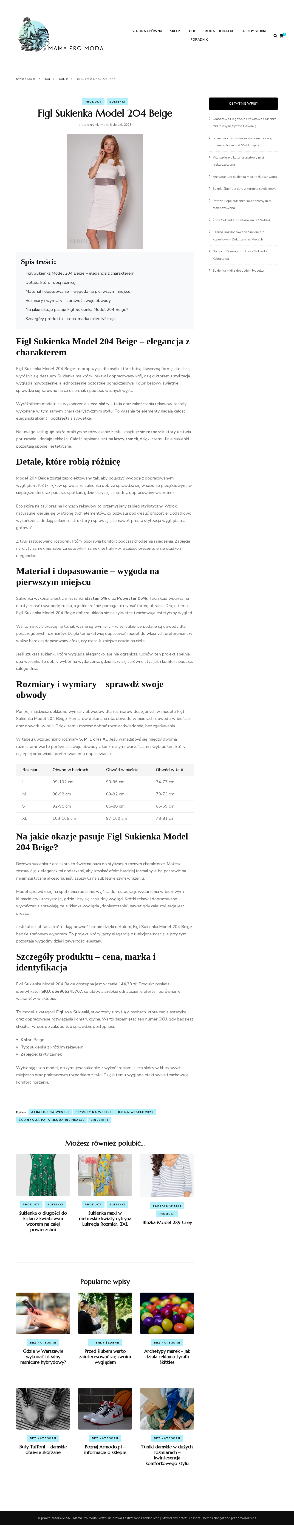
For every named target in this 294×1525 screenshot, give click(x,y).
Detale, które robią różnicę (50, 282)
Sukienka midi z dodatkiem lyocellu (238, 270)
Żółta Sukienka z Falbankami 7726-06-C (242, 220)
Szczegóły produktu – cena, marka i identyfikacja (70, 318)
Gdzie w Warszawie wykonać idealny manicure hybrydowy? (43, 1356)
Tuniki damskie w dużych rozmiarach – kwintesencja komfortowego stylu (167, 1455)
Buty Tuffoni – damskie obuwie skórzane (43, 1449)
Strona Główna (147, 31)
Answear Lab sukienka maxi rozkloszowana (245, 177)
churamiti (93, 125)
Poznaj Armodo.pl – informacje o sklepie (105, 1449)
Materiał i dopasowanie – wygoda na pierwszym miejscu (77, 291)
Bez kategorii (43, 1342)
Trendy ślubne (254, 31)
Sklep (175, 31)
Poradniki (199, 39)
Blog (192, 31)
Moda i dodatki (218, 31)
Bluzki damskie (167, 1205)
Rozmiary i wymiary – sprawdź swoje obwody (68, 300)
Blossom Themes (200, 1518)
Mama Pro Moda (85, 1518)
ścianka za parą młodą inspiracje (52, 1120)
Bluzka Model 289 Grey (167, 1222)
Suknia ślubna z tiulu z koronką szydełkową (244, 189)
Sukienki (117, 101)
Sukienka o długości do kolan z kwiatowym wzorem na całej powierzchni (43, 1221)
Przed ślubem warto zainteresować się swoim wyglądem (105, 1356)
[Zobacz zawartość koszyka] (282, 36)
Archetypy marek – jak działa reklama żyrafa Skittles (167, 1356)
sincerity (100, 1120)
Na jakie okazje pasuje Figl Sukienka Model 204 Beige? (76, 309)
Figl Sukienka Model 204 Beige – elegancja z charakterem (79, 273)
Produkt (93, 101)
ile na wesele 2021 (135, 1112)
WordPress (248, 1518)
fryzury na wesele (94, 1112)
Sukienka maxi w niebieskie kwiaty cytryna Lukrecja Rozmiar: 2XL (105, 1218)
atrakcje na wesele (50, 1112)
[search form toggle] (275, 36)
